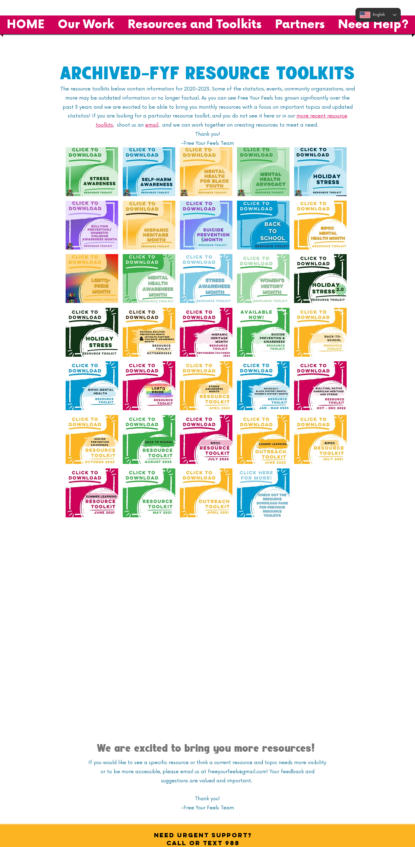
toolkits (104, 125)
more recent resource (322, 116)
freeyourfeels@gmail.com (237, 772)
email (151, 125)
